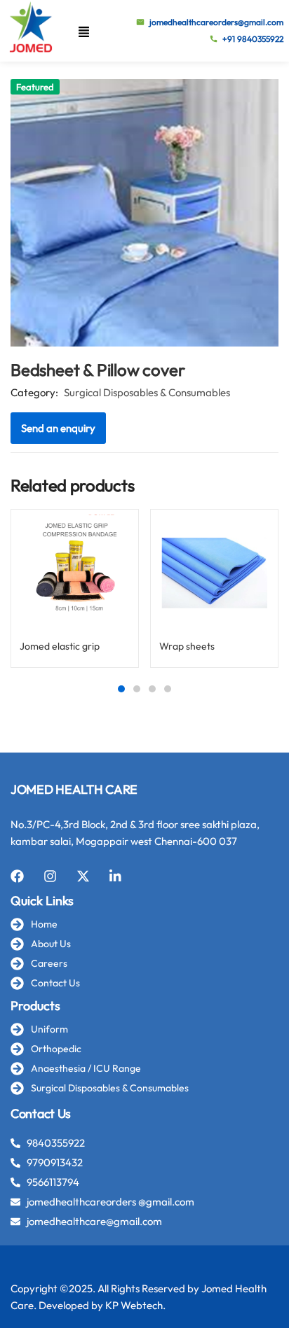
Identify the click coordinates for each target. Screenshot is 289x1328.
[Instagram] (50, 876)
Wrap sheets (187, 646)
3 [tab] (152, 688)
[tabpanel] (74, 593)
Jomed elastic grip (60, 646)
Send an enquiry (58, 428)
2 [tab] (136, 688)
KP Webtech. (135, 1305)
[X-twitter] (83, 876)
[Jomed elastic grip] (74, 573)
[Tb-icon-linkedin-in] (116, 876)
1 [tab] (121, 688)
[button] (84, 31)
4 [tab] (167, 688)
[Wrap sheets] (214, 573)
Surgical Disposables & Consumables (147, 392)
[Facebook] (17, 876)
